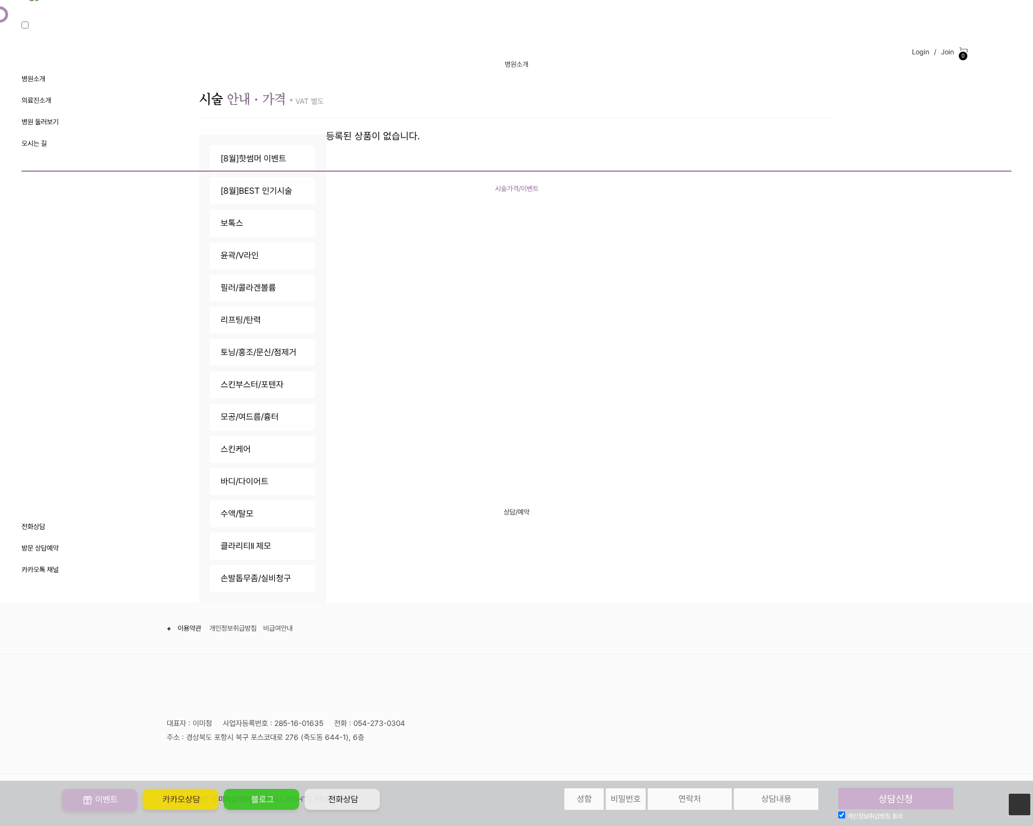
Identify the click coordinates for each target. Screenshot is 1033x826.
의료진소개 (36, 100)
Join (947, 52)
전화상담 (33, 527)
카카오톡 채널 (40, 570)
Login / (923, 52)
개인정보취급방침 (233, 628)
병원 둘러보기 (40, 122)
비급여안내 (278, 628)
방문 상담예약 (40, 548)
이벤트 (105, 799)
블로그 (261, 799)
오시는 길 (34, 143)
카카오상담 (180, 799)
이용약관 (191, 628)
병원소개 (33, 79)
